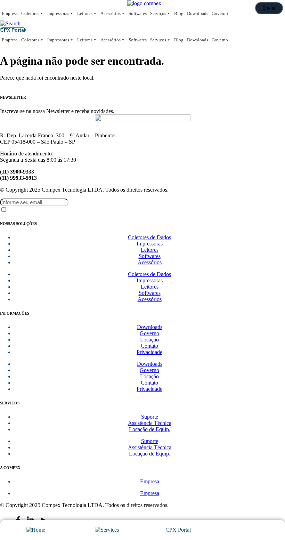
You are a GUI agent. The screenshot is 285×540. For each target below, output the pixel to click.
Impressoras (58, 13)
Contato (149, 346)
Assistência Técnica (149, 423)
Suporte (149, 417)
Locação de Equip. (149, 429)
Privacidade (149, 352)
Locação (149, 339)
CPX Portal (178, 530)
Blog (179, 13)
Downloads (197, 13)
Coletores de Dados (149, 237)
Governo (220, 13)
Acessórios (110, 13)
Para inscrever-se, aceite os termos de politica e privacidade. (55, 210)
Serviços (158, 13)
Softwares (138, 13)
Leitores (84, 13)
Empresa (10, 13)
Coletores (30, 13)
